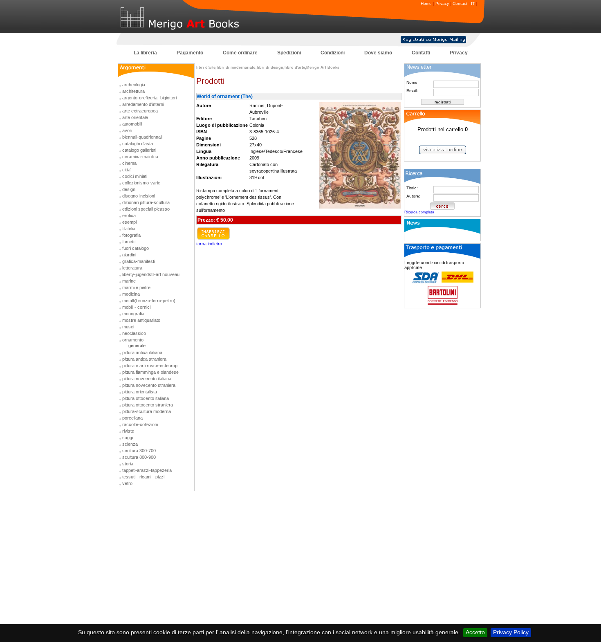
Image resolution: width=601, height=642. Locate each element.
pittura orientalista (139, 391)
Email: (412, 90)
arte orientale (135, 117)
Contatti (421, 53)
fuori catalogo (135, 248)
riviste (128, 431)
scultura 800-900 (139, 457)
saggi (127, 437)
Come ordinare (240, 53)
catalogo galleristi (139, 150)
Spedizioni (289, 53)
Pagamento (190, 53)
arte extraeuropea (140, 110)
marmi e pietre (136, 287)
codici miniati (134, 176)
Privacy (442, 3)
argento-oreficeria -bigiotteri (149, 97)
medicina (131, 294)
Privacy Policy (511, 632)
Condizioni (333, 53)
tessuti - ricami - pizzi (143, 476)
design (128, 189)
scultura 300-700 (139, 450)
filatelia (128, 228)
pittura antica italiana (142, 352)
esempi (129, 222)
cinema (129, 163)
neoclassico (134, 333)
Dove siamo (378, 53)
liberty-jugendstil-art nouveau (150, 274)
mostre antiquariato (141, 320)
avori (127, 130)
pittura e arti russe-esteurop (149, 365)
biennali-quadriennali (142, 137)
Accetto (475, 632)
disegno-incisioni (138, 195)
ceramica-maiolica (140, 156)
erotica (129, 215)
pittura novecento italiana (146, 378)
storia (127, 463)
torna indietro (209, 243)
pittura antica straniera (144, 359)
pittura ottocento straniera (147, 404)
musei (128, 326)
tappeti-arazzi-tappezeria (147, 470)
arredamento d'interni (143, 104)
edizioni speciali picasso (146, 209)
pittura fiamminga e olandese (150, 372)
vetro (127, 483)
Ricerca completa (419, 212)
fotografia (131, 235)
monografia (133, 313)
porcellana (132, 417)
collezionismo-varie (141, 182)
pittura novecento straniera (148, 385)
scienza (130, 444)
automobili (132, 123)
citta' (126, 169)
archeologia (133, 84)
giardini (129, 254)
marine (129, 280)
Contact (460, 3)
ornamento (133, 339)
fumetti (128, 241)
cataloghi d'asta (137, 143)
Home (426, 3)
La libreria (145, 53)
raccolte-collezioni (140, 424)
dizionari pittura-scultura (146, 202)
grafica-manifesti (138, 261)
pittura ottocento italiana (145, 398)
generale (137, 345)
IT (473, 3)
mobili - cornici (136, 307)
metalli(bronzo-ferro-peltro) (148, 300)
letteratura (132, 267)
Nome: (412, 82)
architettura (133, 91)
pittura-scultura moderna (146, 411)
